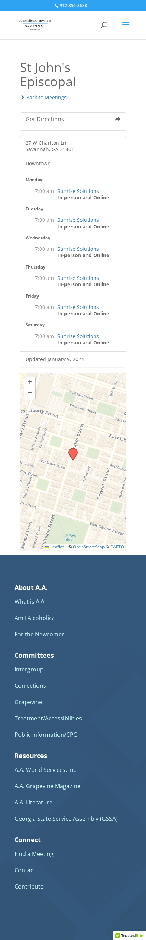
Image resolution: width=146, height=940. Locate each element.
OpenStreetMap (89, 546)
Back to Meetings (46, 97)
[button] (70, 450)
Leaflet (56, 546)
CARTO (117, 546)
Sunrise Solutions (78, 191)
